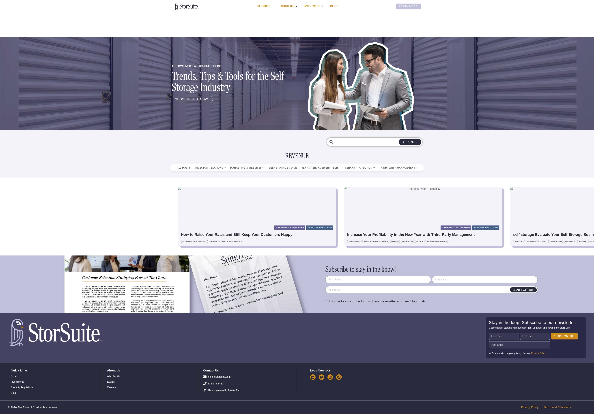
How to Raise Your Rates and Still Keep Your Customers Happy (236, 234)
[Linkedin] (313, 377)
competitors (531, 241)
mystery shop (555, 241)
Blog (333, 6)
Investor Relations (209, 167)
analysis (518, 241)
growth (543, 241)
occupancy (570, 241)
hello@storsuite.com (219, 376)
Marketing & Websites (246, 167)
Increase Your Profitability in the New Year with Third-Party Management (411, 234)
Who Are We (114, 376)
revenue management (230, 241)
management (354, 241)
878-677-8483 (216, 383)
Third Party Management (397, 167)
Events (111, 382)
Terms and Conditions (557, 407)
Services (263, 6)
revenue (213, 241)
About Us (287, 6)
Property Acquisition (22, 387)
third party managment (437, 241)
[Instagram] (330, 377)
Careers (111, 387)
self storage (407, 241)
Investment (312, 6)
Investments (17, 382)
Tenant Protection (358, 167)
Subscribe (523, 289)
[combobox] (374, 142)
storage (419, 241)
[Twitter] (321, 377)
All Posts (184, 167)
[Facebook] (339, 377)
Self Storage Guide (283, 167)
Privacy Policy (538, 353)
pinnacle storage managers (194, 241)
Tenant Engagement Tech (320, 167)
